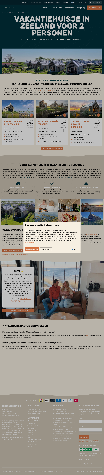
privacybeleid (29, 242)
